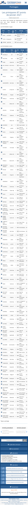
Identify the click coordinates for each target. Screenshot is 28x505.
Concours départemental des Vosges (14, 471)
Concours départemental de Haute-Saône (16, 475)
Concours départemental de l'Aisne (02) (15, 482)
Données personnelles (15, 501)
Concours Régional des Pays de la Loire (15, 479)
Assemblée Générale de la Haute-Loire (15, 468)
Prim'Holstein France (14, 498)
